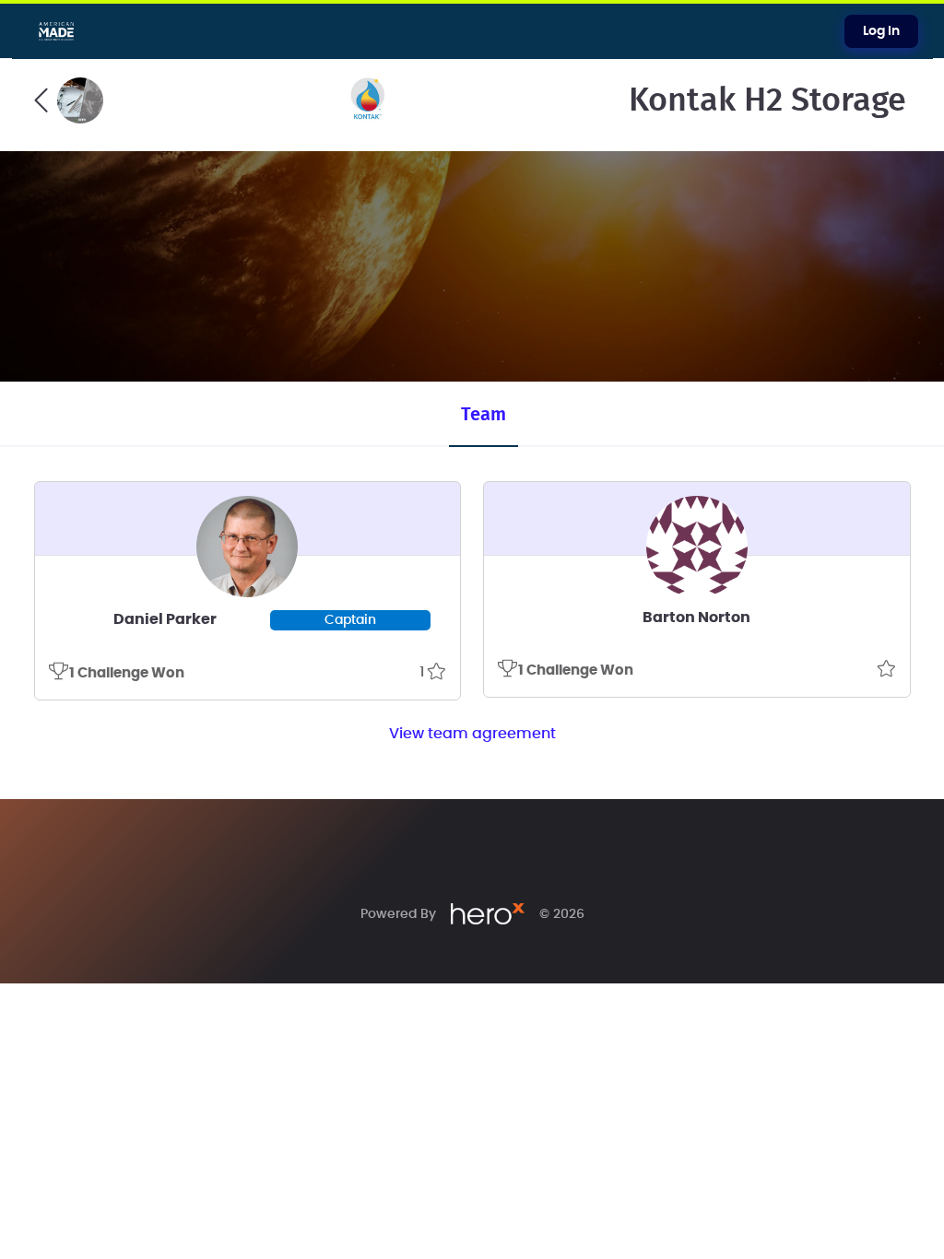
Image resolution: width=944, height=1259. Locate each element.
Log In (881, 31)
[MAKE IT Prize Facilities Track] (68, 100)
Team (483, 415)
